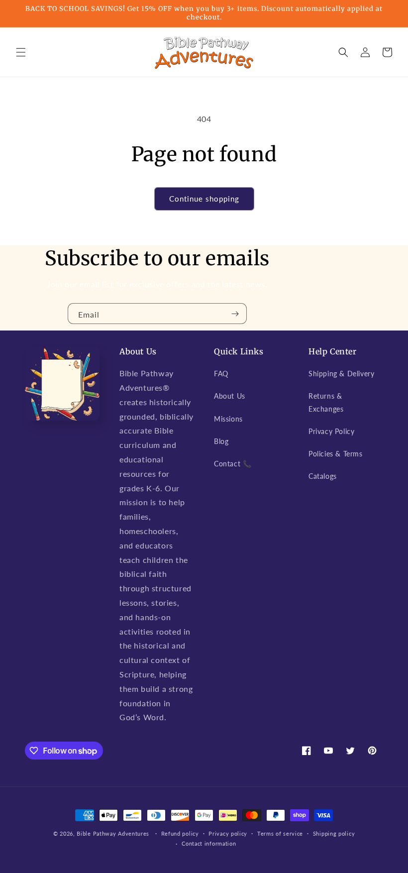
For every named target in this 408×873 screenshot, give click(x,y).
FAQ (221, 373)
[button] (21, 52)
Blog (221, 441)
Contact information (209, 843)
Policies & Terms (335, 453)
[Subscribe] (235, 313)
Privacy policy (227, 833)
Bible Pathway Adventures (113, 833)
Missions (228, 419)
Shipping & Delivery (341, 373)
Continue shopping (204, 198)
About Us (229, 396)
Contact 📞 (232, 463)
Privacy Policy (331, 431)
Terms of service (280, 833)
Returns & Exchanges (325, 402)
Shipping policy (334, 833)
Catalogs (322, 476)
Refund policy (180, 833)
